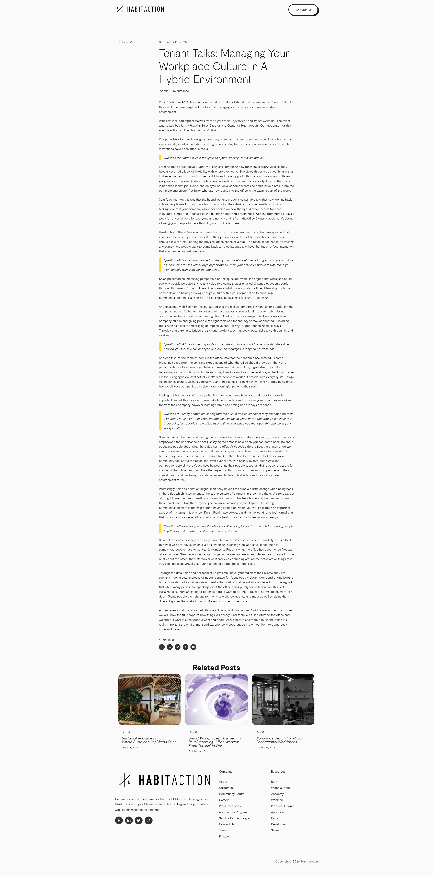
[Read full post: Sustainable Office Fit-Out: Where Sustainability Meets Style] (149, 699)
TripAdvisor (238, 121)
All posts (127, 42)
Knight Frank (221, 121)
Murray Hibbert (189, 125)
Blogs (126, 732)
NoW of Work (207, 130)
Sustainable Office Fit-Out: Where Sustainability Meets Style (149, 740)
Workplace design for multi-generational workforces (279, 740)
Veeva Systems (264, 121)
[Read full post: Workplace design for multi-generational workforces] (283, 699)
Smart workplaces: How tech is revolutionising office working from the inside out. (215, 742)
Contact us (303, 9)
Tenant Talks (279, 102)
